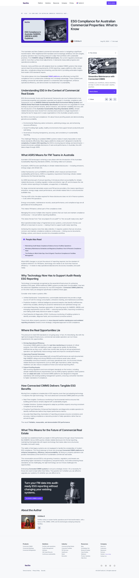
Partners (103, 552)
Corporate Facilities (67, 548)
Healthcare (64, 552)
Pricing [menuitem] (72, 3)
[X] (105, 565)
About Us (103, 546)
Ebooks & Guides (85, 550)
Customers (103, 548)
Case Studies (84, 552)
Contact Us (103, 556)
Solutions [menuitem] (48, 3)
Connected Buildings (28, 548)
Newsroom (103, 550)
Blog (25, 13)
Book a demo (111, 3)
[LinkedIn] (39, 527)
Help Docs (84, 558)
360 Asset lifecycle (47, 552)
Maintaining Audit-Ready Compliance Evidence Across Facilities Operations (48, 246)
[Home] (22, 13)
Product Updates (85, 556)
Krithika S (41, 516)
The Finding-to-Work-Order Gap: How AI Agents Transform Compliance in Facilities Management (50, 254)
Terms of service (27, 570)
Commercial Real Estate (68, 546)
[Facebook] (101, 565)
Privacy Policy (36, 570)
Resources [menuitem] (56, 3)
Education (64, 556)
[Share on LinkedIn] (110, 99)
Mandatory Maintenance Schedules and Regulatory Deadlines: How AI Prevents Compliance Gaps (53, 249)
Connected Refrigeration (29, 550)
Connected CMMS (28, 546)
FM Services (65, 550)
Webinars (83, 554)
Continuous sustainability (48, 554)
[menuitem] (80, 3)
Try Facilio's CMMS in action (34, 498)
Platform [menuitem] (40, 3)
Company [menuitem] (64, 3)
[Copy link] (106, 99)
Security (43, 570)
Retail (63, 554)
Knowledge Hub (85, 548)
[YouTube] (114, 565)
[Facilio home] (26, 3)
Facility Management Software (47, 549)
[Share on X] (114, 99)
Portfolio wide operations (48, 546)
